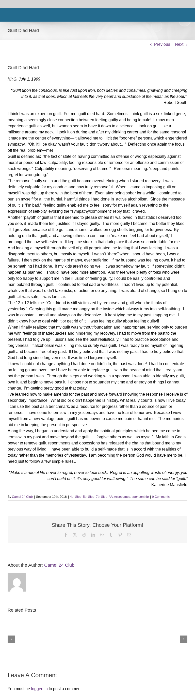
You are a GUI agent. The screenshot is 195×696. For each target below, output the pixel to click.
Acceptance (122, 497)
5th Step (88, 497)
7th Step (101, 497)
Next (179, 44)
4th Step (76, 497)
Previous (162, 44)
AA (111, 497)
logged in (39, 689)
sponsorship (140, 497)
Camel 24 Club (22, 497)
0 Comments (161, 497)
